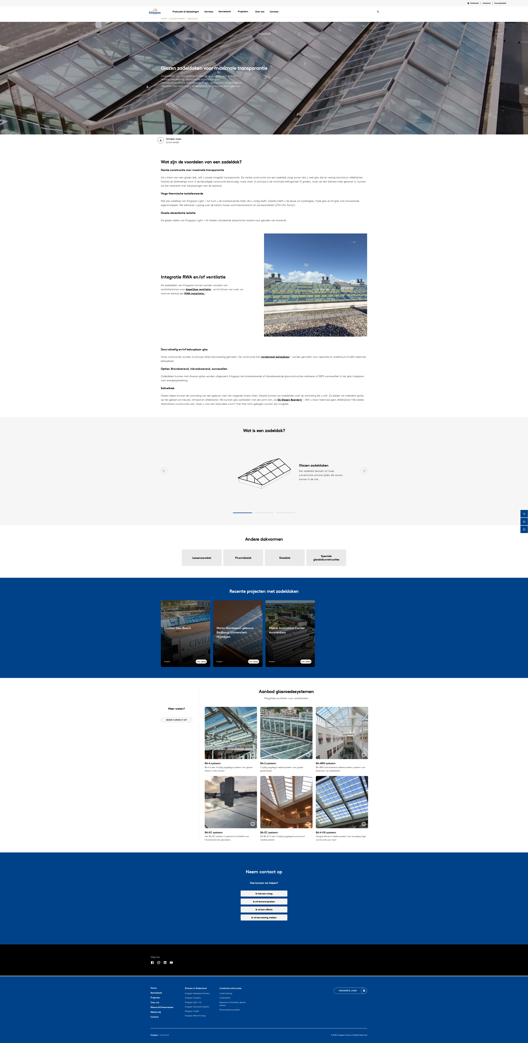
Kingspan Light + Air (193, 1002)
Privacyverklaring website (229, 1009)
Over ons (155, 1002)
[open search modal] (378, 11)
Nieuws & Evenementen (162, 1007)
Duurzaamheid (500, 3)
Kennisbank (225, 11)
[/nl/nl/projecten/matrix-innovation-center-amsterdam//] (290, 633)
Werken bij (156, 1012)
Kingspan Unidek (192, 1011)
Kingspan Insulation (193, 998)
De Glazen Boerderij (290, 399)
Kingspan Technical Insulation (197, 1006)
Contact (155, 1017)
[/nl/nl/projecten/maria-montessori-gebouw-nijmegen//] (237, 633)
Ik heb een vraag (263, 893)
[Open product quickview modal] (253, 755)
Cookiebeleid (224, 998)
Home (153, 988)
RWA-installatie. (194, 293)
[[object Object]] (231, 733)
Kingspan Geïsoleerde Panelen (197, 993)
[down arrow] (161, 140)
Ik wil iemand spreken (264, 901)
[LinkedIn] (165, 963)
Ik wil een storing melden (264, 917)
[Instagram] (158, 963)
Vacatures (486, 3)
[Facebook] (152, 963)
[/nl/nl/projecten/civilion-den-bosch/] (185, 633)
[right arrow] (364, 471)
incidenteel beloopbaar (275, 356)
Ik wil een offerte (264, 909)
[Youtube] (171, 963)
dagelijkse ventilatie (198, 289)
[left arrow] (164, 471)
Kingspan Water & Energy (195, 1015)
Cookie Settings (225, 993)
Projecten (243, 11)
